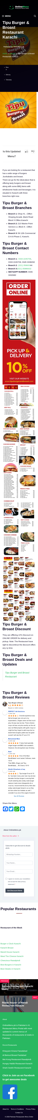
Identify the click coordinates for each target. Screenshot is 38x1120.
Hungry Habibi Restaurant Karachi (17, 1064)
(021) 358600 (24, 265)
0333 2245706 (24, 259)
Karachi (12, 54)
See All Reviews (19, 796)
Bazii (10, 752)
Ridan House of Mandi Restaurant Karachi (15, 1004)
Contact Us (19, 1112)
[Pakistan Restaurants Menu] (19, 7)
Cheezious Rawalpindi (10, 960)
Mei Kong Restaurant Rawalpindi (17, 1059)
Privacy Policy (30, 1109)
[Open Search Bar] (35, 16)
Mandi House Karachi (10, 952)
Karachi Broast (7, 948)
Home (5, 54)
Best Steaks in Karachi (10, 969)
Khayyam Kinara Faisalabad (15, 1051)
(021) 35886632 (24, 269)
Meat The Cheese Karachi (12, 956)
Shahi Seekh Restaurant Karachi (17, 1068)
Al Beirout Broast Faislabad (14, 1055)
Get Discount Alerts (14, 890)
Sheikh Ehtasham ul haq (16, 769)
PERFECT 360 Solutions (16, 711)
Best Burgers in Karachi (11, 965)
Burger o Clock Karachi (11, 944)
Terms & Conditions (17, 1109)
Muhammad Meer (14, 739)
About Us (6, 1109)
